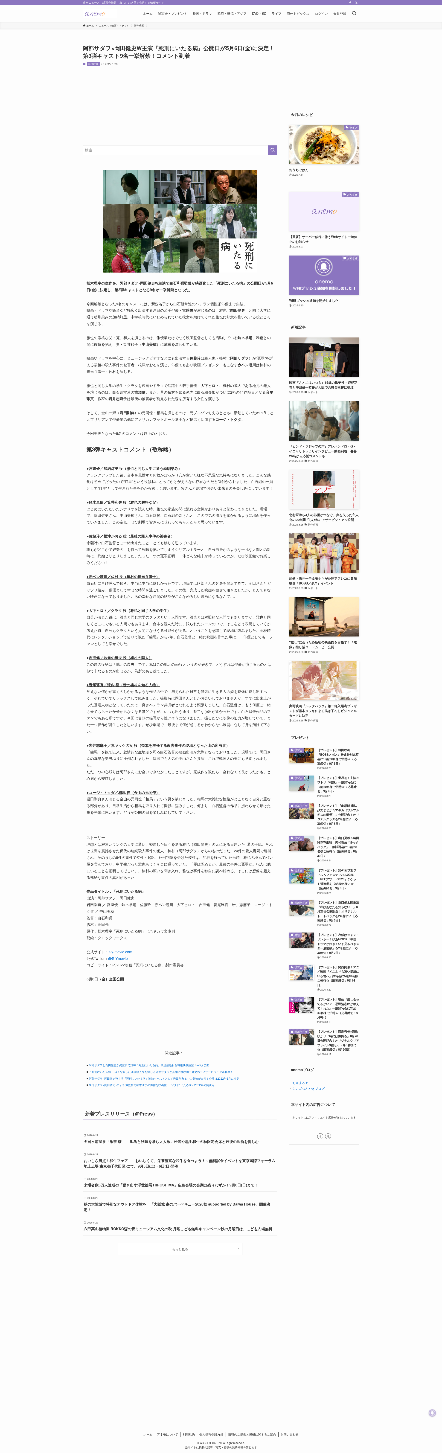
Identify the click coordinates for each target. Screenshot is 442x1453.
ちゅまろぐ (300, 1082)
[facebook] (350, 2)
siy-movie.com (120, 951)
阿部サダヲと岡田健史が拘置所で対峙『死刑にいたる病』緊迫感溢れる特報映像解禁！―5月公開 (149, 1065)
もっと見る (180, 1249)
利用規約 (189, 1434)
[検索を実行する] (272, 150)
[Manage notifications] (432, 1413)
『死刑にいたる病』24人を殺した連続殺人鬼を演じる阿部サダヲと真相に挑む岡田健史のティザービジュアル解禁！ (161, 1072)
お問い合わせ (290, 1434)
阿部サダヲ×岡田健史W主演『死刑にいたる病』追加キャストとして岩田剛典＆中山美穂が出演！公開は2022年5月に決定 (164, 1078)
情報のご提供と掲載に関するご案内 (252, 1434)
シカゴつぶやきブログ (308, 1088)
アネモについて (167, 1434)
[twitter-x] (356, 2)
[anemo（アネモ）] (100, 13)
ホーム (147, 1434)
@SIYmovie (118, 958)
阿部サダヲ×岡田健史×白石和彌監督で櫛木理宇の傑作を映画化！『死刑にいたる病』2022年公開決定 (152, 1085)
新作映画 (93, 64)
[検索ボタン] (354, 13)
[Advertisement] (180, 105)
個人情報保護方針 (211, 1434)
